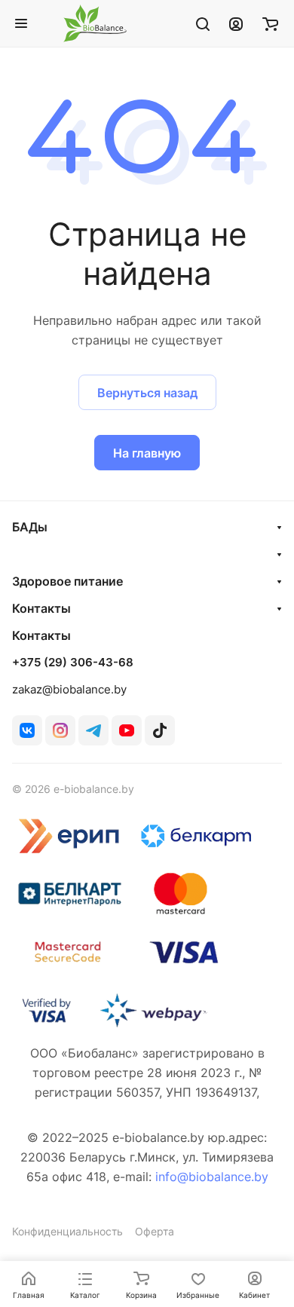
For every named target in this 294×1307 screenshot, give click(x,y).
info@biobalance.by (211, 1176)
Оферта (154, 1231)
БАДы (29, 526)
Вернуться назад (147, 392)
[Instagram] (60, 730)
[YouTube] (127, 730)
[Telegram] (93, 730)
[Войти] (236, 23)
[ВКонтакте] (27, 730)
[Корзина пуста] (270, 23)
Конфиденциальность (67, 1231)
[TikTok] (160, 730)
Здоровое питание (67, 581)
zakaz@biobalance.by (69, 689)
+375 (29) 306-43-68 (72, 662)
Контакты (41, 608)
